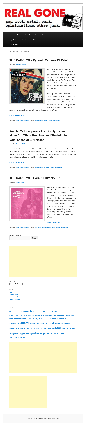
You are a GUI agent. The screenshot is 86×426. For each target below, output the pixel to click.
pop (69, 323)
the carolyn (56, 121)
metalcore (32, 323)
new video (47, 168)
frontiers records (17, 318)
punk (45, 121)
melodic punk (39, 121)
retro (52, 328)
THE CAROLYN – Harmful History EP (34, 178)
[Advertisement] (43, 261)
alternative (27, 311)
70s (10, 312)
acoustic (17, 312)
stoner (53, 333)
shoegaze (13, 334)
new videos (62, 323)
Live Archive (26, 40)
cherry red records (18, 315)
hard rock (56, 318)
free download (69, 315)
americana (39, 312)
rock (58, 327)
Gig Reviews (14, 40)
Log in (11, 292)
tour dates (14, 337)
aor (44, 311)
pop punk (48, 228)
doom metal (45, 315)
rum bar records (68, 328)
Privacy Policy (14, 44)
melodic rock (15, 323)
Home (12, 35)
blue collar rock (40, 228)
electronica (53, 315)
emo (59, 315)
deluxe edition (32, 315)
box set (55, 311)
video (22, 337)
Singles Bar (45, 35)
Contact (48, 40)
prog (33, 328)
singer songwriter (28, 333)
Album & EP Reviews (31, 35)
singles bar (45, 333)
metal (25, 323)
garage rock (31, 318)
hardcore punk (46, 319)
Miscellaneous (38, 40)
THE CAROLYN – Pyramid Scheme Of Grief (38, 60)
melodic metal (71, 319)
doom (39, 315)
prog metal (39, 328)
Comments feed (14, 297)
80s (13, 312)
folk (62, 315)
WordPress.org (14, 299)
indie (64, 318)
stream (50, 121)
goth (39, 319)
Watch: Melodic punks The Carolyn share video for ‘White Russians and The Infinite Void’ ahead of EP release (38, 135)
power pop (24, 328)
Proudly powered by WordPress (48, 418)
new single (40, 323)
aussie (49, 312)
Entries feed (13, 294)
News (19, 35)
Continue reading (16, 115)
